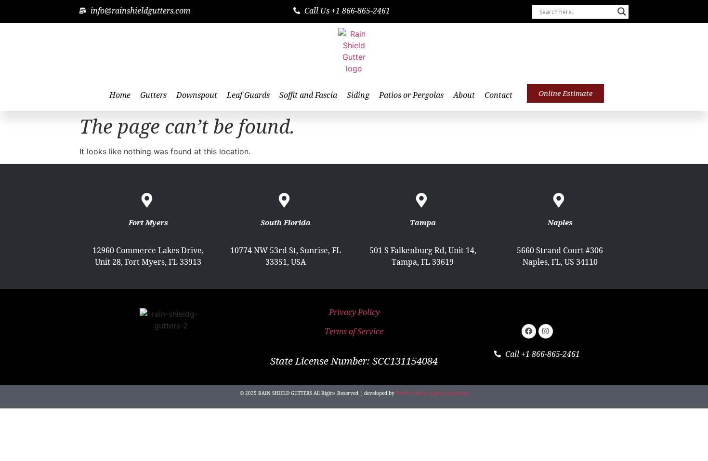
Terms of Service (354, 331)
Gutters (153, 95)
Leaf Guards (248, 95)
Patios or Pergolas (411, 95)
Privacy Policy (354, 312)
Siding (358, 95)
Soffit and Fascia (308, 95)
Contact (498, 95)
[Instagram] (545, 331)
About (464, 95)
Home (120, 95)
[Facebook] (529, 331)
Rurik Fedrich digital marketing (432, 393)
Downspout (196, 95)
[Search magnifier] (622, 11)
